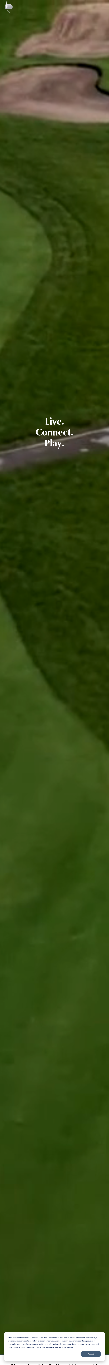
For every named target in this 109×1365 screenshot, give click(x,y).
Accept (91, 1354)
